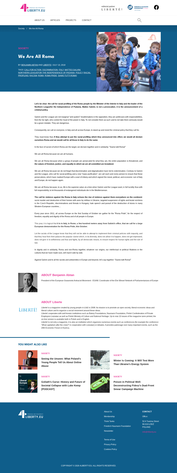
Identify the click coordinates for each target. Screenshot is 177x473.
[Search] (139, 20)
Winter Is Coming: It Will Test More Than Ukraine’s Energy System (134, 362)
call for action (32, 70)
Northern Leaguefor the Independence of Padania (46, 73)
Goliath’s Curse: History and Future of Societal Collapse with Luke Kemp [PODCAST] (63, 385)
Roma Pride (51, 76)
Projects (71, 20)
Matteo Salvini (72, 70)
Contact (86, 20)
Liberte (47, 65)
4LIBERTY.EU (86, 466)
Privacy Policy (110, 444)
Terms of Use (109, 440)
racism (33, 76)
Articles (55, 20)
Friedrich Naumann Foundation (117, 426)
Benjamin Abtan (29, 65)
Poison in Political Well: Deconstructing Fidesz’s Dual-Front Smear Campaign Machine (134, 385)
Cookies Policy (110, 449)
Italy (61, 70)
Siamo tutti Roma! (67, 76)
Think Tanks (109, 421)
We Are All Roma (36, 29)
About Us (40, 20)
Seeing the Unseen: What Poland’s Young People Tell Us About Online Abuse (61, 362)
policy (79, 73)
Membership (109, 416)
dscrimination (50, 70)
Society (21, 29)
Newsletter (108, 431)
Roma (41, 76)
